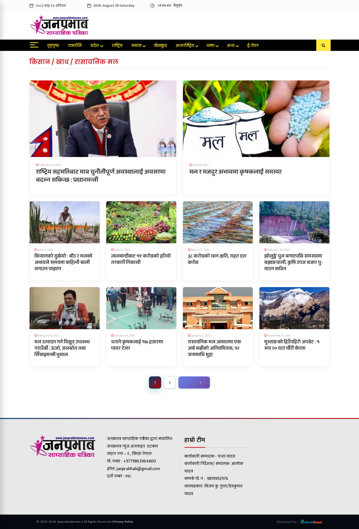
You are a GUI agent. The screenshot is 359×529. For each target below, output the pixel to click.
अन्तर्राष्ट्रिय (185, 46)
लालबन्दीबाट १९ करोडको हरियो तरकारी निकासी (141, 260)
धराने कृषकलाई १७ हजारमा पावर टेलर (137, 345)
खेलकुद (160, 46)
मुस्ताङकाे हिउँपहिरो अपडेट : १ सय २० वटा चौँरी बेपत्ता (291, 345)
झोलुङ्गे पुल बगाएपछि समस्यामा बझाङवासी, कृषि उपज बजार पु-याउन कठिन (293, 263)
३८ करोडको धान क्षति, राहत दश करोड (217, 260)
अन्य (231, 46)
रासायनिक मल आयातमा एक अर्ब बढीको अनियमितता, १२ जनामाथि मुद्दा (214, 349)
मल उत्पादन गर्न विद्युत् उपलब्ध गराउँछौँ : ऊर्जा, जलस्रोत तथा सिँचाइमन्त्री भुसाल (62, 349)
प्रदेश (95, 46)
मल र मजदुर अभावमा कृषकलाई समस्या (235, 172)
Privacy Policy (123, 521)
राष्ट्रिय (117, 46)
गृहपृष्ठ (53, 46)
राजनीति (75, 46)
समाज (136, 46)
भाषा (210, 46)
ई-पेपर (253, 46)
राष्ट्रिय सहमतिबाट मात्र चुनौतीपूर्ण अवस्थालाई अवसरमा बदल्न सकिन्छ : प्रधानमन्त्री (101, 176)
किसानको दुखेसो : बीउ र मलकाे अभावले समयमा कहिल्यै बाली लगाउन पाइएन (63, 263)
